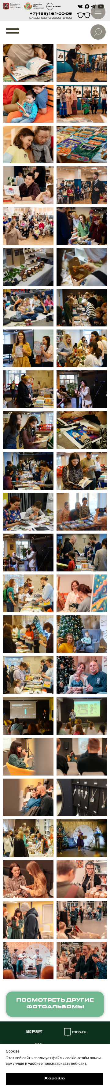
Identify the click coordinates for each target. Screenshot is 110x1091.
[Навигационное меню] (12, 31)
